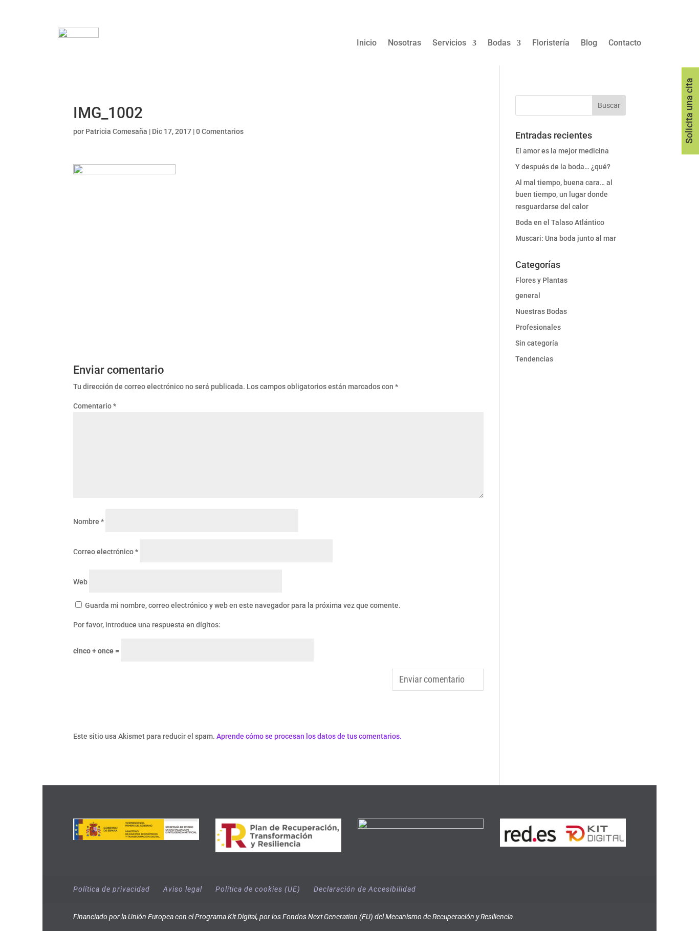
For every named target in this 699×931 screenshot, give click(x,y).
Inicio (367, 43)
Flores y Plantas (541, 280)
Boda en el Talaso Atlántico (559, 222)
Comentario (94, 406)
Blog (589, 43)
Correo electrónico (105, 552)
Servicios (449, 43)
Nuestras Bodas (541, 311)
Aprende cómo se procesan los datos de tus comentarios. (309, 736)
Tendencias (534, 359)
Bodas (499, 43)
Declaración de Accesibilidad (365, 889)
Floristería (551, 43)
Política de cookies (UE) (257, 889)
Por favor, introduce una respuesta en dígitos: (147, 625)
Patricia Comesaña (116, 131)
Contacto (624, 43)
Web (80, 582)
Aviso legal (182, 889)
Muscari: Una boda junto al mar (565, 238)
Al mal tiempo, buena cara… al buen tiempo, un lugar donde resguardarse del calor (564, 194)
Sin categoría (536, 343)
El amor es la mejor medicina (562, 151)
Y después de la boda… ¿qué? (562, 167)
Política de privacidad (111, 889)
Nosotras (404, 43)
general (527, 295)
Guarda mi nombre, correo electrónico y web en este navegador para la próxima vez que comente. (243, 605)
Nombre (88, 521)
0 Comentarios (220, 131)
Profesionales (538, 327)
